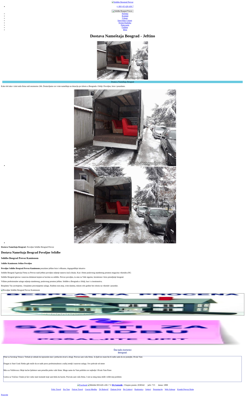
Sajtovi (148, 389)
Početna (125, 14)
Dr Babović (103, 389)
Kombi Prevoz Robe (185, 389)
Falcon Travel (77, 389)
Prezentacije (158, 389)
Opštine (125, 27)
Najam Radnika (125, 23)
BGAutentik (117, 385)
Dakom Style (116, 389)
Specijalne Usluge (125, 20)
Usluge (125, 18)
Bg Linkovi (127, 389)
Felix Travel (56, 389)
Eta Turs (66, 389)
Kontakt (125, 16)
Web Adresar (170, 389)
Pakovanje (125, 25)
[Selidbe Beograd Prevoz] (122, 2)
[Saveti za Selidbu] (122, 345)
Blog (125, 30)
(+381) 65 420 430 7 (125, 6)
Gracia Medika (91, 389)
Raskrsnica (138, 389)
